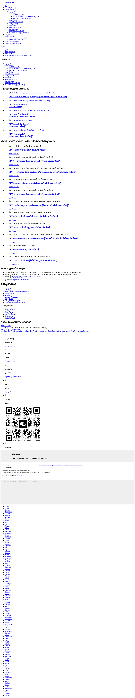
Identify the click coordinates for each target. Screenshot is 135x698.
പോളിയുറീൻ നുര (82, 331)
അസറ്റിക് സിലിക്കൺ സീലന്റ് (26, 331)
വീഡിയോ (8, 34)
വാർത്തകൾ (9, 36)
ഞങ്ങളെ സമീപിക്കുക (13, 43)
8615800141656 (10, 346)
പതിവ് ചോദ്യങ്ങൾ (12, 41)
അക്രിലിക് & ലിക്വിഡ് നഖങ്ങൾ (17, 292)
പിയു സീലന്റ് (13, 23)
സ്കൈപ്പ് (7, 392)
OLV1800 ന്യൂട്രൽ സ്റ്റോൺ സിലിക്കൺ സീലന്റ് (29, 227)
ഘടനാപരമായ (18, 15)
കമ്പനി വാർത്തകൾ (16, 40)
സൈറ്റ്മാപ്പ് (5, 329)
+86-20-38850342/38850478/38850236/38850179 (27, 276)
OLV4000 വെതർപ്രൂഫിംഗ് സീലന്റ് (24, 249)
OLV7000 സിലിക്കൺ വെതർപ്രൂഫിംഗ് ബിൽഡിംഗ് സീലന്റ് (34, 161)
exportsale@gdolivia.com (21, 280)
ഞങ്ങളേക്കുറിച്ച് (10, 7)
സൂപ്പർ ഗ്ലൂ (13, 29)
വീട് (6, 6)
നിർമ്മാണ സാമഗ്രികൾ (66, 331)
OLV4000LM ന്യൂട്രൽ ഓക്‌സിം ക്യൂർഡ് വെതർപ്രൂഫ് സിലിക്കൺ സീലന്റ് (42, 172)
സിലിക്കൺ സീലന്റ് (8, 331)
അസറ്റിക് (12, 11)
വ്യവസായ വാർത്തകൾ (18, 38)
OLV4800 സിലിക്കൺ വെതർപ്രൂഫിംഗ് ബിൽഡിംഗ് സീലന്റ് (34, 194)
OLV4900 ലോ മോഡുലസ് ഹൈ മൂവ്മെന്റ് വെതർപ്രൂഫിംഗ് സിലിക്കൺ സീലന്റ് (43, 238)
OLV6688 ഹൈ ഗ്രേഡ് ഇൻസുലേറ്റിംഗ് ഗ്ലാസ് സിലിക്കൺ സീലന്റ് (38, 97)
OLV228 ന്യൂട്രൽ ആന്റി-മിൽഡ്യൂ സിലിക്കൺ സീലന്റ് (33, 260)
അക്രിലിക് (13, 20)
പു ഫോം (40, 331)
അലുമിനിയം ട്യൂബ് (16, 31)
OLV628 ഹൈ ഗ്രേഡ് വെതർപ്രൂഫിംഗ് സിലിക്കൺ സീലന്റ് (34, 183)
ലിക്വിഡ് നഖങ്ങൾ (16, 22)
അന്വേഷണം (14, 154)
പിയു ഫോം (13, 25)
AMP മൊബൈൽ (16, 329)
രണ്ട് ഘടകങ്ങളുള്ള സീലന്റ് (19, 32)
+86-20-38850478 (17, 278)
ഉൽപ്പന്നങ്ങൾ (10, 9)
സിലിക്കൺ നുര (50, 331)
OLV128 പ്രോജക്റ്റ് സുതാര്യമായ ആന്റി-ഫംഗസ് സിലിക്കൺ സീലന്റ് (38, 205)
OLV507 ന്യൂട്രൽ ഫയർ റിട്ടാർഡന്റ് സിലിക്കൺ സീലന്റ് (33, 216)
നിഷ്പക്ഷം (13, 13)
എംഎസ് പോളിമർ (15, 27)
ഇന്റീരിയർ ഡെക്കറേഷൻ (22, 18)
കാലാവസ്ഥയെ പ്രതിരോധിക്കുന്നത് (26, 16)
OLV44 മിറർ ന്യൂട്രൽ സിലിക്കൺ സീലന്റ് (27, 150)
